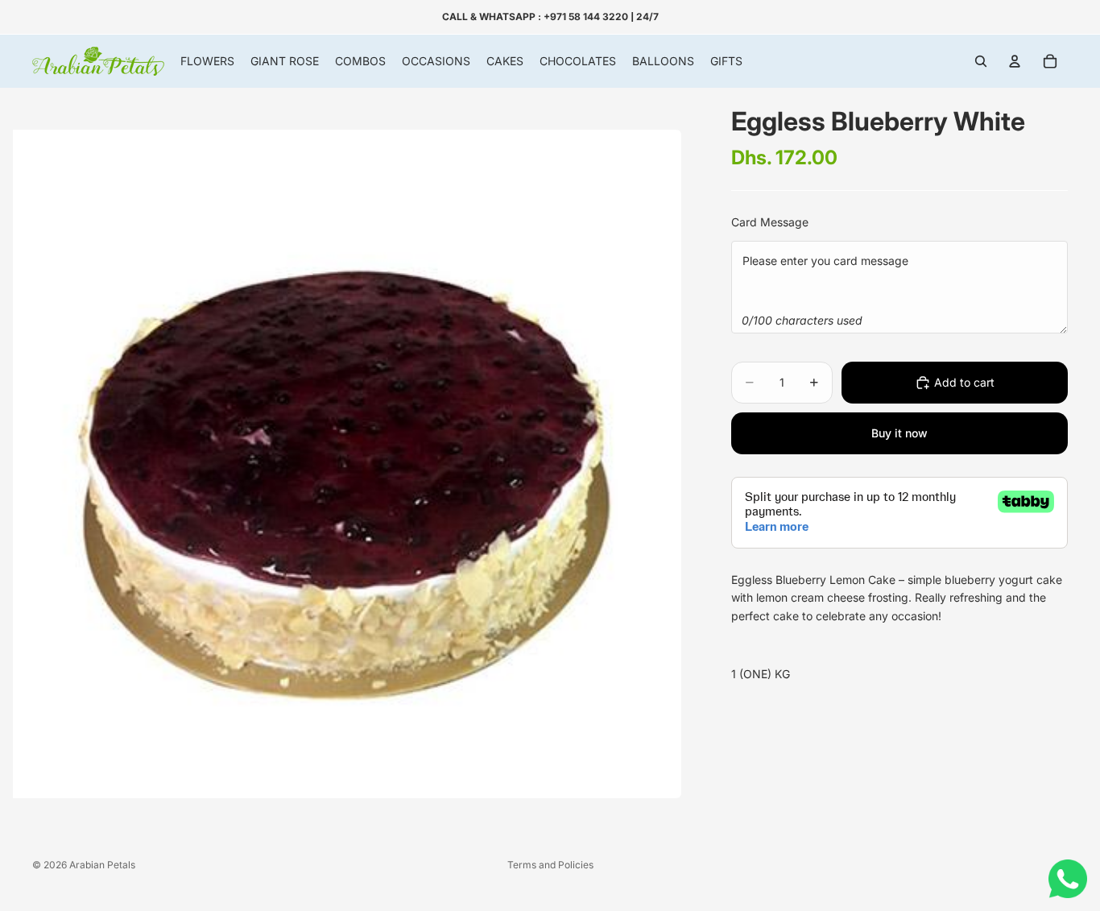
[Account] (1014, 61)
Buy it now (899, 433)
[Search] (981, 61)
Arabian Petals (102, 865)
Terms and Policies (550, 865)
